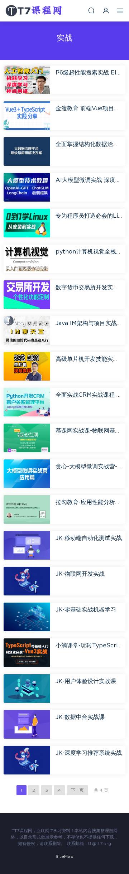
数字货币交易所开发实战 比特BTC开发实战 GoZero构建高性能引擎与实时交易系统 (89, 287)
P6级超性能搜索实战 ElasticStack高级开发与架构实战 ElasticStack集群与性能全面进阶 (89, 73)
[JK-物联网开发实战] (27, 581)
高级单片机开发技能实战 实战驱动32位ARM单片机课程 (89, 359)
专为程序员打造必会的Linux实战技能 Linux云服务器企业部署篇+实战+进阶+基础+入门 (89, 216)
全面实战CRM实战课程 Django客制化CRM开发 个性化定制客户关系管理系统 (89, 395)
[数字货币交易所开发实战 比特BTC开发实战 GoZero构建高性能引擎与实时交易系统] (27, 294)
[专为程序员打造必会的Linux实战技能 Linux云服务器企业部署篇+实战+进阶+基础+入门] (27, 223)
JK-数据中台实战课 (80, 717)
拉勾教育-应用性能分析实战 (89, 502)
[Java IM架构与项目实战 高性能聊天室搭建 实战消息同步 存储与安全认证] (27, 330)
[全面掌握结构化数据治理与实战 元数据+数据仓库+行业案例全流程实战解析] (27, 151)
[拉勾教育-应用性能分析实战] (27, 509)
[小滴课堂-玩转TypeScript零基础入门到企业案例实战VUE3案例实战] (27, 652)
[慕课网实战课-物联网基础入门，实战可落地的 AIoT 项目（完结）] (27, 437)
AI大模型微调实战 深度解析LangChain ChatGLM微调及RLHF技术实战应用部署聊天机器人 (89, 180)
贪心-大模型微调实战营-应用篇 (89, 466)
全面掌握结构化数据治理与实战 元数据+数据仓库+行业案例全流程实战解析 (89, 144)
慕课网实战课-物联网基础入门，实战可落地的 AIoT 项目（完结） (89, 431)
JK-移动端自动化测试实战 (89, 538)
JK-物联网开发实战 (80, 574)
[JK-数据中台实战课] (27, 724)
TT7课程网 (34, 10)
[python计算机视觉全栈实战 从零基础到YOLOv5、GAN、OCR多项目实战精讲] (27, 258)
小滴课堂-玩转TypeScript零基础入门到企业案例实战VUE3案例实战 (89, 645)
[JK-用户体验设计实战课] (27, 688)
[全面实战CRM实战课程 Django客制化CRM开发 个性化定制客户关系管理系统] (27, 402)
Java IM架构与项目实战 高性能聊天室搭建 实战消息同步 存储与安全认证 (89, 323)
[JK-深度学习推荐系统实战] (27, 760)
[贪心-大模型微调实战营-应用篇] (27, 473)
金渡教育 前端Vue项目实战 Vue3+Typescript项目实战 (89, 108)
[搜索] (91, 10)
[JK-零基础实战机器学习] (27, 616)
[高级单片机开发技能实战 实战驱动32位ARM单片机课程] (27, 366)
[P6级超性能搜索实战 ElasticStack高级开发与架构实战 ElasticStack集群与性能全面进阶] (27, 79)
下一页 (77, 790)
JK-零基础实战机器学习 (86, 610)
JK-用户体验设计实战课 (86, 681)
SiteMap (64, 856)
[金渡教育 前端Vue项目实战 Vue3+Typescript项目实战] (27, 115)
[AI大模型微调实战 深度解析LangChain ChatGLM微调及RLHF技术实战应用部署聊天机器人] (27, 187)
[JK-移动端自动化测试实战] (27, 545)
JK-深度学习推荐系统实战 (89, 753)
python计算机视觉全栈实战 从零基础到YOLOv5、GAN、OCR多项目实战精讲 (89, 252)
